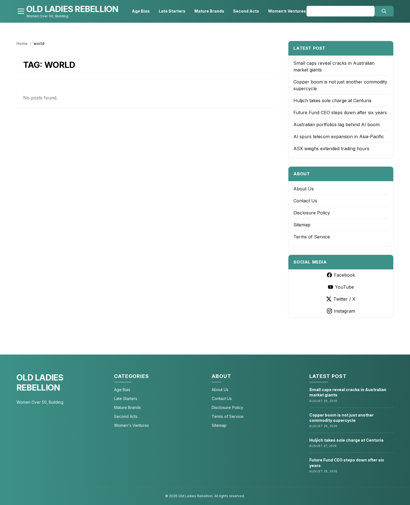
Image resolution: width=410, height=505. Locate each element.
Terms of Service (311, 237)
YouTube (344, 287)
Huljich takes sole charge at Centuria (332, 100)
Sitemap (301, 225)
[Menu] (20, 11)
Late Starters (172, 11)
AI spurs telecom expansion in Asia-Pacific (338, 136)
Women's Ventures (131, 425)
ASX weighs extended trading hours (331, 148)
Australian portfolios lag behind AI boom (336, 124)
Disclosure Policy (311, 213)
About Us (303, 189)
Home (22, 43)
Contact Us (305, 201)
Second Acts (246, 11)
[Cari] (384, 11)
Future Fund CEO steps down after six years (340, 112)
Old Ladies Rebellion (40, 382)
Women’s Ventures (287, 11)
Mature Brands (209, 11)
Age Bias (141, 11)
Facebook (344, 275)
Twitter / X (344, 299)
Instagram (344, 311)
